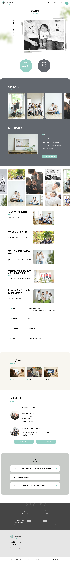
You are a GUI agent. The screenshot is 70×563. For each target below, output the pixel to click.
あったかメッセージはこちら (46, 441)
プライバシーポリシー (56, 559)
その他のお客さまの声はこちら (24, 441)
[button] (7, 4)
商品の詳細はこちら (49, 156)
